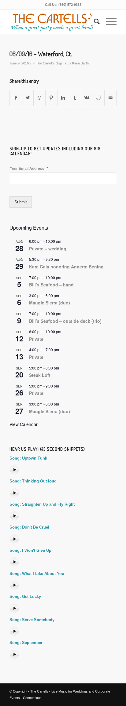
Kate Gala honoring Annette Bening (66, 267)
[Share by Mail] (110, 98)
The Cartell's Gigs (49, 63)
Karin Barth (80, 63)
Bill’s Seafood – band (51, 285)
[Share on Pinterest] (51, 98)
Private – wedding (47, 249)
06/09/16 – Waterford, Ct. (40, 53)
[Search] (94, 21)
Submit (20, 202)
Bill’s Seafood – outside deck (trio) (65, 321)
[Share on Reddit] (99, 98)
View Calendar (23, 424)
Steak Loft (39, 375)
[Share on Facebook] (16, 98)
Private (36, 339)
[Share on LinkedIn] (63, 98)
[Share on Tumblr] (75, 98)
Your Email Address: (29, 168)
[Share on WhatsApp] (39, 98)
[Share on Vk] (87, 98)
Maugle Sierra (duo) (49, 303)
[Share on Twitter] (28, 98)
